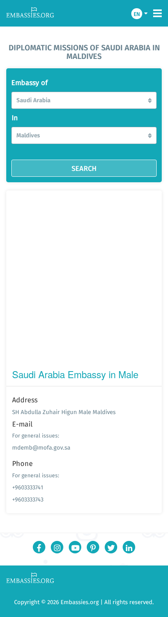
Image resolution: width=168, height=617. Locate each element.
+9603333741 (27, 487)
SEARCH (84, 168)
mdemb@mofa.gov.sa (41, 447)
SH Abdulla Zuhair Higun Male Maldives (64, 411)
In (15, 118)
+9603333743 (27, 499)
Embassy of (29, 83)
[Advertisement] (84, 281)
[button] (84, 100)
